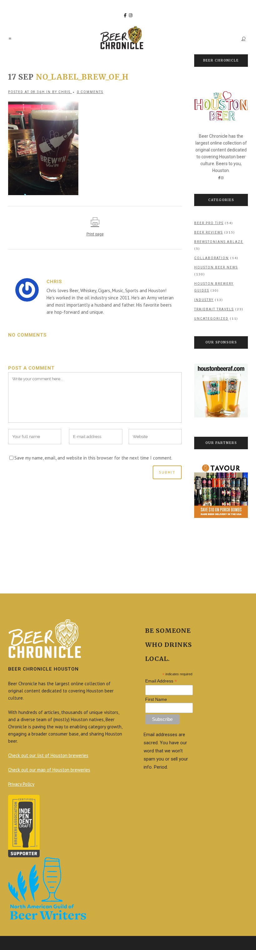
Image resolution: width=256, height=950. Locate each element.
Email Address (161, 681)
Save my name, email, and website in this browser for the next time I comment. (93, 458)
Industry (204, 300)
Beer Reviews (208, 232)
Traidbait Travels (214, 309)
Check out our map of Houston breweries (49, 770)
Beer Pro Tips (209, 223)
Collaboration (211, 258)
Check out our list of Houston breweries (48, 755)
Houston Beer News (216, 267)
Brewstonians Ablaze (218, 242)
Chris (64, 92)
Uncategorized (211, 318)
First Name (156, 699)
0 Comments (90, 92)
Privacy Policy (21, 784)
